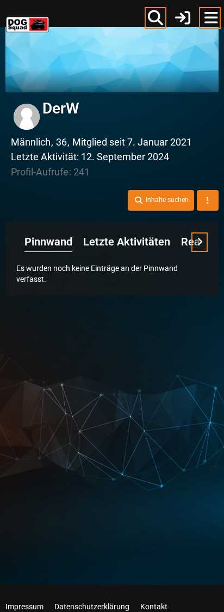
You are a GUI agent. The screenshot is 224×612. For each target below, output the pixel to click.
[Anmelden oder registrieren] (183, 18)
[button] (161, 200)
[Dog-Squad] (27, 16)
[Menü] (210, 18)
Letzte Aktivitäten (126, 241)
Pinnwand (48, 241)
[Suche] (155, 18)
